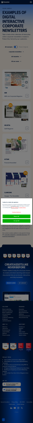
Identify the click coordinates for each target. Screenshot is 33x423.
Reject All (16, 216)
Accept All (16, 221)
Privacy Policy (14, 207)
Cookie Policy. (22, 207)
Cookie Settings (16, 212)
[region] (16, 211)
